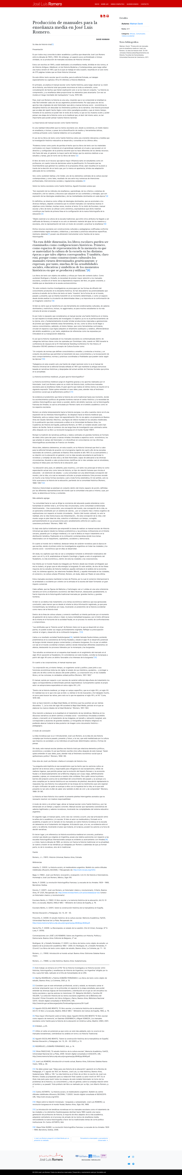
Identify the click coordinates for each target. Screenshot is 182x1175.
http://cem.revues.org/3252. (84, 870)
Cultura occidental (128, 36)
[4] (107, 196)
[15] (95, 657)
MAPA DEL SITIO (95, 1159)
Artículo (132, 34)
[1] (53, 44)
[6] (105, 224)
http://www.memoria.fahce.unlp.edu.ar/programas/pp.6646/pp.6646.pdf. (61, 923)
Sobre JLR (104, 4)
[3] (84, 181)
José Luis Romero (44, 1172)
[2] (77, 156)
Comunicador (140, 34)
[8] (88, 270)
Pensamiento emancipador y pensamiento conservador (94, 1139)
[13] (81, 632)
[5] (42, 214)
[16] (106, 839)
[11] (71, 392)
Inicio (97, 4)
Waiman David (136, 24)
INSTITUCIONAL (86, 1159)
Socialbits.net (101, 1172)
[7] (49, 234)
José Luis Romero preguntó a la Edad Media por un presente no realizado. (51, 1139)
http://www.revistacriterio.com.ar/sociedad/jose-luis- (79, 893)
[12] (43, 483)
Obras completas (117, 4)
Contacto (145, 4)
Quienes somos (132, 4)
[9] (53, 301)
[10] (43, 359)
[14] (70, 637)
